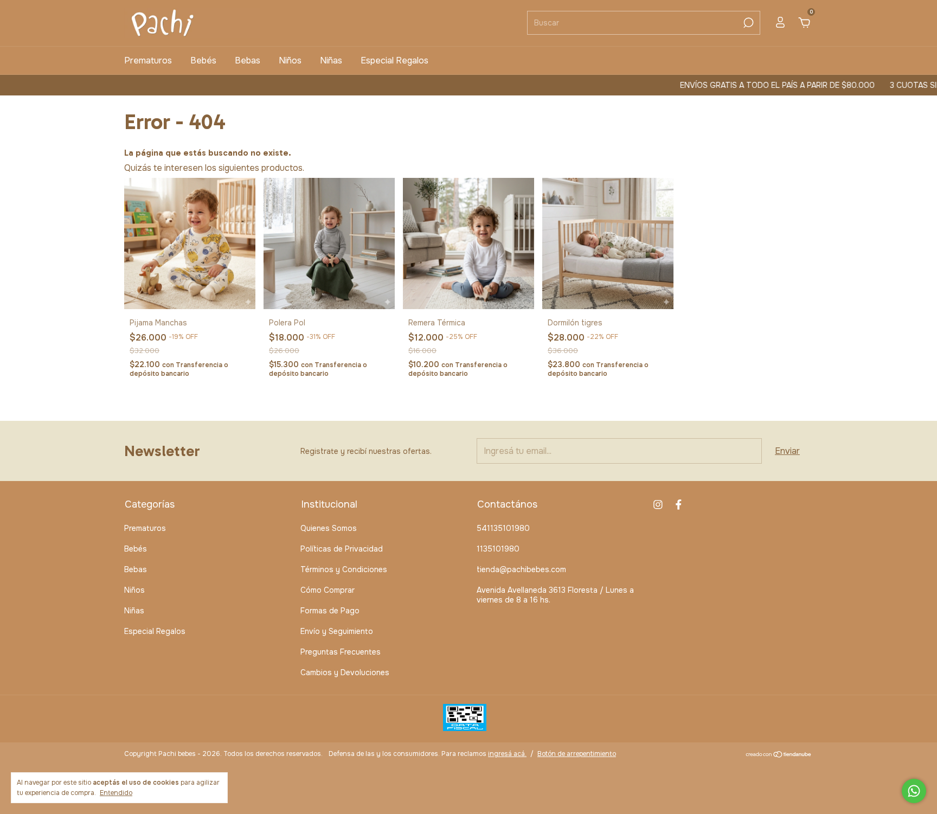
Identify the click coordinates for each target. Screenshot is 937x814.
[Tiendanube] (779, 755)
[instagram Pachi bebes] (658, 504)
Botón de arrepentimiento (576, 753)
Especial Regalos (394, 60)
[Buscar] (747, 23)
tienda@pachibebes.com (521, 569)
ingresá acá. (507, 753)
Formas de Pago (330, 611)
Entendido (116, 793)
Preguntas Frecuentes (340, 652)
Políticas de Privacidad (341, 549)
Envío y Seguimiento (336, 631)
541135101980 (503, 528)
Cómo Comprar (327, 590)
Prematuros (148, 60)
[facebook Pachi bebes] (678, 504)
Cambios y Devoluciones (344, 672)
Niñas (331, 60)
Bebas (247, 60)
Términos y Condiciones (343, 569)
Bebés (203, 60)
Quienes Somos (328, 528)
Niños (290, 60)
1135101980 (498, 549)
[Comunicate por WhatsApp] (914, 791)
